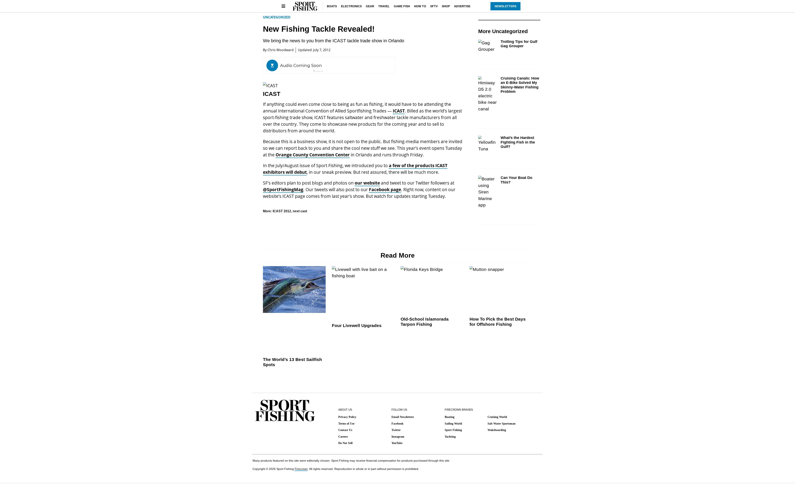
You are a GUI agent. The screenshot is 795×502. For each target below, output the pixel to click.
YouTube (396, 443)
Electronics (351, 6)
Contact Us (345, 430)
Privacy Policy (347, 417)
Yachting (450, 436)
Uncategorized (276, 17)
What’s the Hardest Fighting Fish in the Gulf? (518, 142)
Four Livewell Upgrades (357, 325)
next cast (300, 211)
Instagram (397, 436)
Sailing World (453, 423)
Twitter (396, 430)
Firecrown (301, 469)
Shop (446, 6)
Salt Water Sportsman (502, 423)
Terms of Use (346, 423)
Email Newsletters (402, 417)
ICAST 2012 (282, 211)
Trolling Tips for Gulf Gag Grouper (519, 44)
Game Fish (402, 6)
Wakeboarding (497, 430)
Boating (449, 417)
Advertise (462, 6)
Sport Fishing (453, 430)
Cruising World (497, 417)
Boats (332, 6)
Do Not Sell (345, 443)
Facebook (397, 423)
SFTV (434, 6)
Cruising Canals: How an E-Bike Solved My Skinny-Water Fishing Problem (520, 85)
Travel (384, 6)
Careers (343, 436)
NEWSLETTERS (505, 6)
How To (420, 6)
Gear (370, 6)
